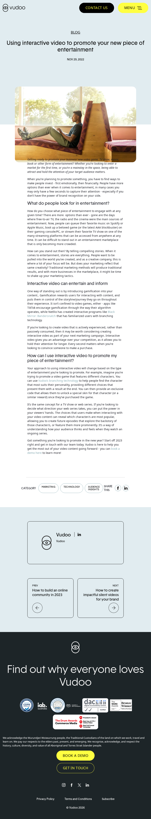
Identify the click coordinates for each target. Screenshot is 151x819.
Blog (75, 32)
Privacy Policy (46, 799)
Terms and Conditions (78, 799)
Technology (72, 486)
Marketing (48, 486)
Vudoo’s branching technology (58, 380)
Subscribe (108, 799)
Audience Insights (94, 488)
